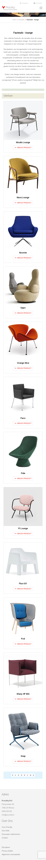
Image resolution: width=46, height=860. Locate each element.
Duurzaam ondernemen (11, 834)
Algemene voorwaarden (11, 854)
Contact (38, 3)
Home (14, 20)
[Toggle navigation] (41, 8)
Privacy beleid (7, 851)
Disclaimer (6, 847)
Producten (21, 20)
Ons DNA (5, 831)
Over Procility (7, 827)
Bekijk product (24, 147)
